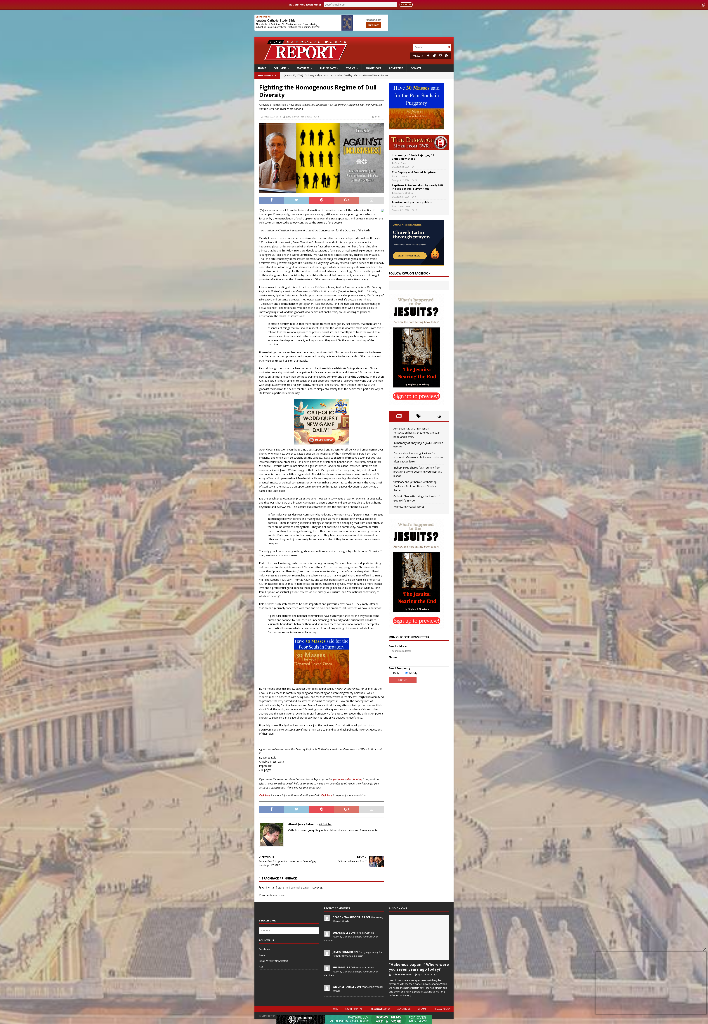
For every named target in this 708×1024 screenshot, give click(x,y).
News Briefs (265, 75)
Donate (415, 68)
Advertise (396, 68)
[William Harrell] (327, 988)
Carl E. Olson (400, 176)
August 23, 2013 (272, 116)
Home (262, 68)
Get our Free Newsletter (305, 4)
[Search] (449, 47)
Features (302, 68)
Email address (398, 646)
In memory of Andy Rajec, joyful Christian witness (413, 157)
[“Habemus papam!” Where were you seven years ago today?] (419, 937)
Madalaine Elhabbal (403, 192)
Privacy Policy (442, 1008)
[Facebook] (428, 55)
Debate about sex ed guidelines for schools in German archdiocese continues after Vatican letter (418, 457)
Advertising (404, 1008)
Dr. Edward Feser (402, 206)
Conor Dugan (400, 163)
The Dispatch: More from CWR (419, 142)
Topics (350, 68)
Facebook (264, 949)
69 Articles (325, 824)
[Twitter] (434, 55)
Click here (264, 795)
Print (377, 116)
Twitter (263, 955)
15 (416, 210)
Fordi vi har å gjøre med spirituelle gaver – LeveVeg (291, 887)
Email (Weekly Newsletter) (273, 961)
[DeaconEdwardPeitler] (327, 919)
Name (393, 657)
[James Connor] (327, 954)
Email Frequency (399, 668)
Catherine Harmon (402, 974)
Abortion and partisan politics (412, 202)
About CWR (373, 68)
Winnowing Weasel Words (408, 506)
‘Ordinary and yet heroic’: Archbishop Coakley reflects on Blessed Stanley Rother (415, 486)
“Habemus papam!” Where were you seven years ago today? (419, 967)
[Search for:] (430, 47)
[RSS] (447, 55)
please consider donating (347, 779)
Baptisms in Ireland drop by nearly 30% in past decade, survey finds (417, 187)
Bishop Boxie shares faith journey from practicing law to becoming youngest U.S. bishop (417, 472)
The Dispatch (329, 68)
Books (308, 116)
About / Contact (354, 1008)
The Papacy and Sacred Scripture (414, 172)
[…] (412, 995)
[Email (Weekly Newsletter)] (440, 55)
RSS (261, 966)
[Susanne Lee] (327, 934)
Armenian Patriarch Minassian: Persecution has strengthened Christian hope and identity (416, 433)
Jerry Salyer (292, 116)
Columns (279, 68)
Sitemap (422, 1008)
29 (416, 180)
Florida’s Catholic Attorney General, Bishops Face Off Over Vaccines (351, 936)
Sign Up (406, 4)
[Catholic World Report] (354, 62)
